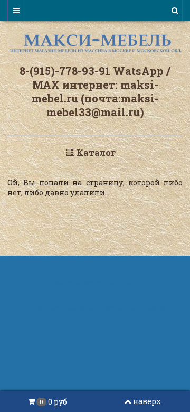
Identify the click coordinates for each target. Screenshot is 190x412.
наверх (147, 401)
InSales (152, 308)
